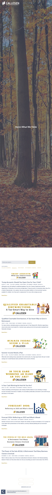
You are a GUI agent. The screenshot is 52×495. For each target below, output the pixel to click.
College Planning (6, 267)
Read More (4, 295)
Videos (39, 267)
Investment (21, 267)
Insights (14, 267)
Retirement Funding (30, 267)
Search (32, 262)
